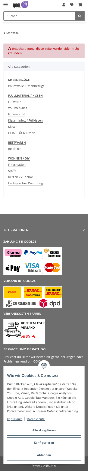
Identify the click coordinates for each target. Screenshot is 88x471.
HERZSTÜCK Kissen (21, 133)
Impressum (14, 419)
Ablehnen (44, 455)
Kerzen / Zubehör (20, 177)
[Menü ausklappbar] (5, 2)
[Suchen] (80, 16)
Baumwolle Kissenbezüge (26, 86)
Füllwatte (14, 102)
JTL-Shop (51, 465)
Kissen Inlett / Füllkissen (25, 120)
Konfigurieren (44, 442)
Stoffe (12, 171)
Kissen (13, 127)
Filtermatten (17, 165)
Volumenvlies (17, 108)
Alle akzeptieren (44, 430)
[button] (64, 4)
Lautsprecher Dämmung (25, 183)
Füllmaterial (16, 114)
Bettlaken (15, 149)
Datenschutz (36, 419)
